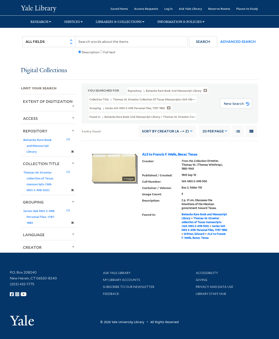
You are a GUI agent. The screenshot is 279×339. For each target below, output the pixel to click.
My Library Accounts (121, 280)
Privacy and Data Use (214, 287)
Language (34, 234)
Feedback (111, 294)
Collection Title (41, 163)
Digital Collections (44, 70)
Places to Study (247, 9)
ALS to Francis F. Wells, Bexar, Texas (169, 154)
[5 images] (114, 167)
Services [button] (72, 22)
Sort (165, 131)
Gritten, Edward (194, 233)
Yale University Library (38, 8)
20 (213, 131)
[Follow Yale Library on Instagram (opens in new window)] (17, 294)
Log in (168, 9)
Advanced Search (238, 42)
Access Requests (146, 9)
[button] (203, 41)
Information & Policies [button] (179, 22)
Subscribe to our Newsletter (128, 287)
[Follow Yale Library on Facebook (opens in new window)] (12, 294)
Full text (109, 52)
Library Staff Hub (211, 294)
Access (30, 118)
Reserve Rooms (219, 9)
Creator (32, 247)
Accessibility (207, 273)
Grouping (33, 202)
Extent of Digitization (48, 101)
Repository (35, 131)
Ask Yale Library (190, 9)
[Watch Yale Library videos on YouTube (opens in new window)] (23, 294)
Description (90, 52)
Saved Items (119, 9)
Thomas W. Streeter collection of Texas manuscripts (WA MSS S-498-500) (201, 222)
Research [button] (39, 22)
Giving (201, 280)
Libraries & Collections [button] (119, 22)
